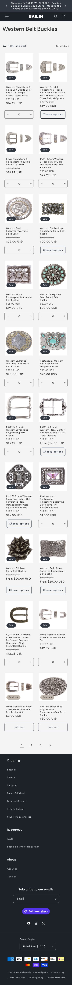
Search (11, 777)
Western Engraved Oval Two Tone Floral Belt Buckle (18, 364)
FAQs (10, 839)
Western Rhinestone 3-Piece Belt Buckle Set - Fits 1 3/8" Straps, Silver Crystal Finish (19, 91)
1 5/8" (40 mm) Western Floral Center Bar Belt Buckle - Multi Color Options (52, 431)
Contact (11, 876)
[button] (7, 16)
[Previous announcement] (6, 6)
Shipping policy (36, 977)
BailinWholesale (23, 972)
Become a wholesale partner (23, 846)
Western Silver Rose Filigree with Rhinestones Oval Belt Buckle (52, 711)
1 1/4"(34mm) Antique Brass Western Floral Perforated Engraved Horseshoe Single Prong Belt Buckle (18, 640)
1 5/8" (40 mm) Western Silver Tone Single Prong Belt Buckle (17, 431)
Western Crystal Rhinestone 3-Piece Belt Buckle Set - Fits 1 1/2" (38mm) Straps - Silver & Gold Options (52, 93)
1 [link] (22, 745)
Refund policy (41, 972)
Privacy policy (57, 972)
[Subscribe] (55, 899)
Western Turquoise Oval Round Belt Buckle (50, 297)
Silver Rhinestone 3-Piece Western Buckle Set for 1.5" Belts (18, 162)
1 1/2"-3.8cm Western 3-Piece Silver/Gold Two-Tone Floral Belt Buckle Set (52, 163)
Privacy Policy (15, 809)
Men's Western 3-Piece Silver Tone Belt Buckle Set (53, 637)
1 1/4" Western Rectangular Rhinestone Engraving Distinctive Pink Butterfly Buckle (52, 502)
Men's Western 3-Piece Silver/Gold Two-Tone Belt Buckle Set (18, 709)
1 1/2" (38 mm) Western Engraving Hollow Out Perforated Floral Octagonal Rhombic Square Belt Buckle (19, 502)
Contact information (56, 977)
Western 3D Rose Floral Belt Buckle (16, 569)
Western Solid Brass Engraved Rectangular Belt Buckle (52, 571)
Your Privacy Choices (19, 816)
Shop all (11, 769)
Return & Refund (16, 793)
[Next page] (50, 745)
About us (12, 868)
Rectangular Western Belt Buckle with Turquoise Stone (51, 364)
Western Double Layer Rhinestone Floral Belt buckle (52, 231)
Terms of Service (16, 801)
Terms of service (17, 977)
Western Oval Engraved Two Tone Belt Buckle (17, 231)
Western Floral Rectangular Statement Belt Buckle (19, 297)
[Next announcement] (65, 6)
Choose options (53, 114)
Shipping (12, 785)
